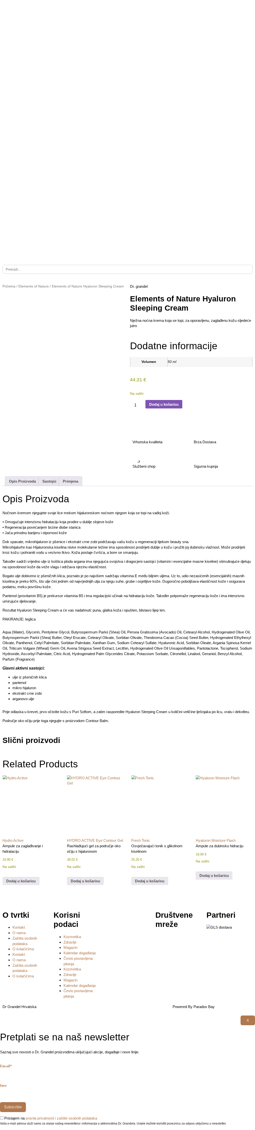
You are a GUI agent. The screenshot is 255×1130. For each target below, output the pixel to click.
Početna (8, 286)
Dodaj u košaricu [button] (21, 881)
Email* (6, 1066)
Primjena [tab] (70, 481)
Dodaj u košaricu (164, 404)
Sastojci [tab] (49, 481)
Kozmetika (72, 937)
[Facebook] (161, 940)
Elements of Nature (33, 286)
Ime (3, 1085)
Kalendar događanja (80, 953)
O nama (19, 933)
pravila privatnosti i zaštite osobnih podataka (61, 1118)
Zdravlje (70, 942)
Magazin (70, 947)
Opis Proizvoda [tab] (22, 481)
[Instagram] (175, 940)
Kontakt (18, 927)
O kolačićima (23, 949)
